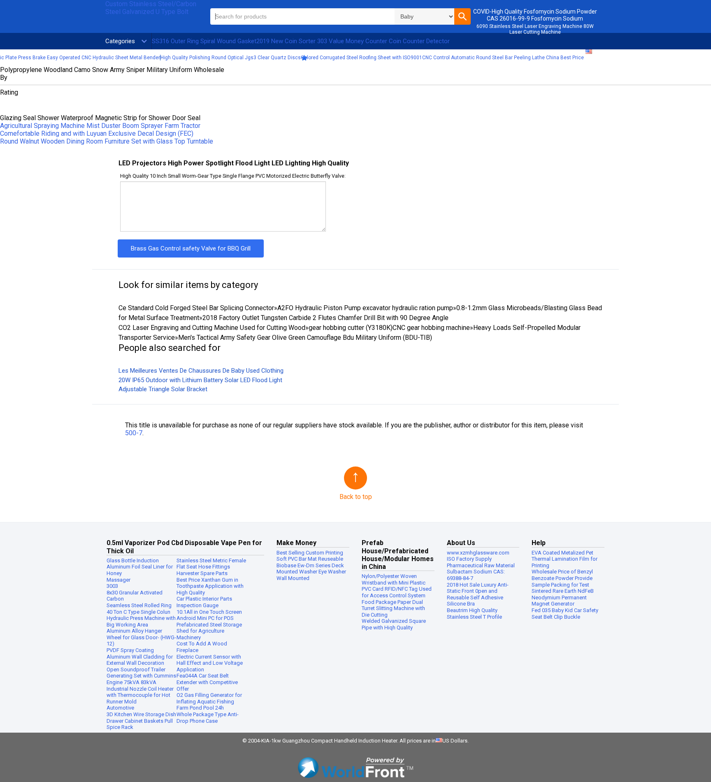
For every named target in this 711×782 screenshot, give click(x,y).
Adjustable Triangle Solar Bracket (162, 389)
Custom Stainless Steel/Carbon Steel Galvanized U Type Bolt (150, 8)
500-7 (133, 433)
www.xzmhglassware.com (478, 553)
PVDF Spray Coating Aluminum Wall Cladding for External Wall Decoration (140, 656)
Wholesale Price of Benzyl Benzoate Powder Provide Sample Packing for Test (562, 578)
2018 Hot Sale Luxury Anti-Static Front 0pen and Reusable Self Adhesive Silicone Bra (478, 594)
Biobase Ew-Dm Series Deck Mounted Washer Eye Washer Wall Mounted (311, 571)
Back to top (355, 497)
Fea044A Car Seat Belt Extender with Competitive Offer (207, 682)
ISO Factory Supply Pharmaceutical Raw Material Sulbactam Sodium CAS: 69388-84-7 (481, 568)
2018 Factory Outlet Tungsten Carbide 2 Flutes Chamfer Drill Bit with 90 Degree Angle (325, 318)
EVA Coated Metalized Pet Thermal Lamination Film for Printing (564, 559)
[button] (462, 16)
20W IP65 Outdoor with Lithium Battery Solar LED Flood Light (200, 380)
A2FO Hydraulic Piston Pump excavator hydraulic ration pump (365, 308)
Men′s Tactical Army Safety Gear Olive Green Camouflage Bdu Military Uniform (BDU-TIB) (305, 337)
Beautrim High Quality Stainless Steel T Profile (474, 613)
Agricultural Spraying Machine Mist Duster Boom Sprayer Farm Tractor (100, 126)
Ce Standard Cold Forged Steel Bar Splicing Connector (196, 308)
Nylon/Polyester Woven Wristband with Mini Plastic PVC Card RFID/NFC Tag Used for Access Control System (397, 586)
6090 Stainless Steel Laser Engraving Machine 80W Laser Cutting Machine (535, 29)
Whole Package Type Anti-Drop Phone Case (208, 717)
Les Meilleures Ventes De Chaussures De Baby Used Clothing (200, 370)
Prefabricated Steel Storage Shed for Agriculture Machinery (209, 631)
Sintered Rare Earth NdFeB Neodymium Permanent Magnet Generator (563, 597)
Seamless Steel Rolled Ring (139, 605)
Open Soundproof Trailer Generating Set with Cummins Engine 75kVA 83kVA (141, 675)
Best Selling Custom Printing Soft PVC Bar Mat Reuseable (309, 556)
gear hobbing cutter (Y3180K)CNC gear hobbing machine (389, 328)
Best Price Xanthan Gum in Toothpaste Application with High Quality (210, 586)
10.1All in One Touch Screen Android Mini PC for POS (209, 615)
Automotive (120, 708)
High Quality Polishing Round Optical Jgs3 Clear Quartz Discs (230, 57)
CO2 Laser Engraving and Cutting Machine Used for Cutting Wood (211, 328)
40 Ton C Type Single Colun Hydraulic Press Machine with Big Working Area (141, 618)
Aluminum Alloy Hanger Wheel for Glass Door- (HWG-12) (141, 637)
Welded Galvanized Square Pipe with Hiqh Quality (394, 624)
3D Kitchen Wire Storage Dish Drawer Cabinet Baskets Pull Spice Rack (141, 720)
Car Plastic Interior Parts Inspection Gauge (204, 602)
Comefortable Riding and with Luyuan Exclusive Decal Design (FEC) (96, 133)
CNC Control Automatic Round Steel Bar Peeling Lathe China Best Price (503, 57)
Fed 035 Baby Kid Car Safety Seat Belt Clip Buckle (565, 613)
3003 (112, 586)
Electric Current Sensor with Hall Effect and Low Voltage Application (210, 663)
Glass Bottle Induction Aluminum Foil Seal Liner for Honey (140, 566)
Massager (118, 580)
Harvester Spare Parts (202, 573)
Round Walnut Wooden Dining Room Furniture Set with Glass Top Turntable (106, 141)
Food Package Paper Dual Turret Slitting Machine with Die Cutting (393, 608)
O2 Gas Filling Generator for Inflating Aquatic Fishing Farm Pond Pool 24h (209, 701)
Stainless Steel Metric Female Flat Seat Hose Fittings (211, 563)
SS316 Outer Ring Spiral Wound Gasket (204, 41)
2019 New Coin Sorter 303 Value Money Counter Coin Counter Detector (353, 41)
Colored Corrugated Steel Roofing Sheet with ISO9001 (361, 57)
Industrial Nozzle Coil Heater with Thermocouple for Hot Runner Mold (140, 695)
